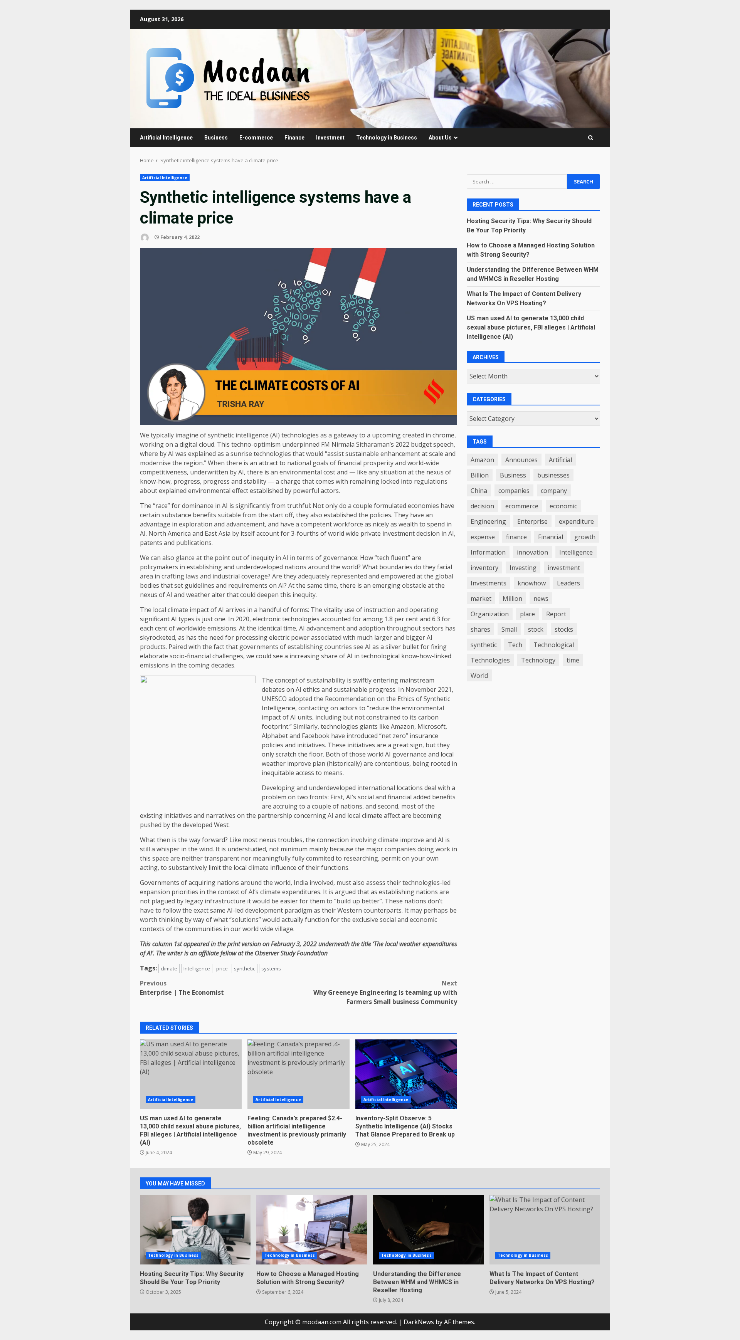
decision (482, 506)
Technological (553, 645)
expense (483, 537)
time (573, 660)
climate (169, 968)
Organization (490, 614)
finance (516, 537)
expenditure (576, 521)
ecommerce (521, 506)
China (479, 490)
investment (564, 567)
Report (556, 614)
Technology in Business (386, 138)
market (481, 598)
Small (509, 629)
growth (584, 537)
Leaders (568, 583)
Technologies (490, 660)
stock (535, 629)
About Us (440, 138)
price (222, 968)
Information (488, 552)
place (527, 614)
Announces (521, 460)
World (479, 675)
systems (271, 968)
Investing (523, 567)
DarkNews (419, 1322)
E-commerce (256, 138)
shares (480, 629)
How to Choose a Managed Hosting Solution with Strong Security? (311, 1229)
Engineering (488, 521)
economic (563, 506)
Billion (480, 475)
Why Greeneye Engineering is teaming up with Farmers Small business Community (385, 992)
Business (216, 138)
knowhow (532, 583)
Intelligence (196, 968)
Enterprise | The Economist (182, 988)
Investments (488, 583)
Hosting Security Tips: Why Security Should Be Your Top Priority (195, 1229)
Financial (550, 537)
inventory (484, 567)
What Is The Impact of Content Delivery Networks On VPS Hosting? (544, 1229)
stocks (564, 629)
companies (514, 490)
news (540, 598)
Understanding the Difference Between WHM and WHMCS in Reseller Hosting (428, 1229)
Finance (294, 138)
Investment (330, 138)
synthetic (244, 968)
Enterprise (532, 521)
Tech (515, 645)
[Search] (590, 137)
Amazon (482, 460)
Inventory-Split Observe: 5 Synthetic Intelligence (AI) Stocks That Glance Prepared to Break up (406, 1074)
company (554, 490)
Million (512, 598)
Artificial (560, 460)
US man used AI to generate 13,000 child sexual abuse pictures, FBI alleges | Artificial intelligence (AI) (191, 1074)
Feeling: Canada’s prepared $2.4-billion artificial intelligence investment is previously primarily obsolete (298, 1074)
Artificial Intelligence (166, 138)
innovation (532, 552)
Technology (538, 660)
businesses (553, 475)
